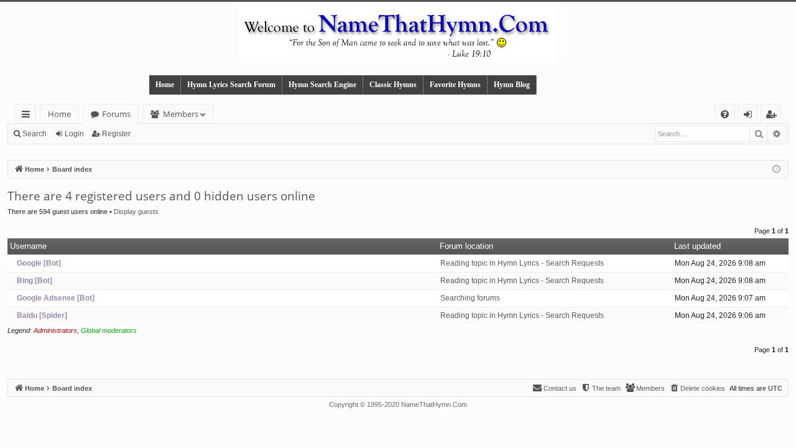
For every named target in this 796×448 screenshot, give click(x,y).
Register (116, 133)
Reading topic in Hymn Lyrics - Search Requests (522, 263)
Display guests (136, 211)
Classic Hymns (393, 84)
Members (180, 113)
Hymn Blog (512, 84)
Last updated (697, 246)
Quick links (28, 116)
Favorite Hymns (455, 84)
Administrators (55, 330)
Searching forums (470, 298)
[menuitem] (724, 114)
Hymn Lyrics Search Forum (231, 84)
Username (28, 246)
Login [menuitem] (750, 116)
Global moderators (109, 330)
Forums (116, 113)
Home (164, 84)
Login (74, 133)
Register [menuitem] (773, 116)
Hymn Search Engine (322, 84)
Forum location (466, 246)
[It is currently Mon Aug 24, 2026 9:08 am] (776, 169)
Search (34, 133)
